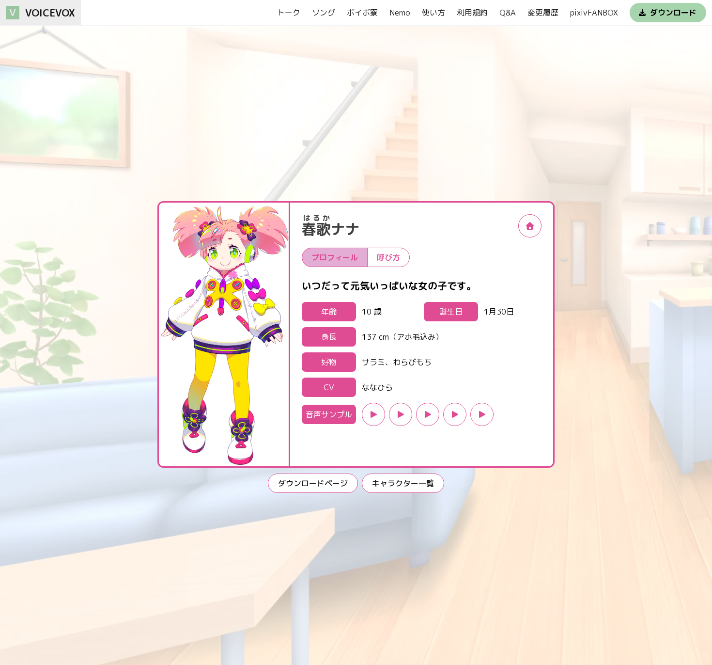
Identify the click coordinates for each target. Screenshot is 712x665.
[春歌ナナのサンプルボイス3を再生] (427, 414)
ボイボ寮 (362, 12)
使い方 (433, 12)
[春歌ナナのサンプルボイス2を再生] (400, 414)
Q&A (507, 12)
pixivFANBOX (594, 12)
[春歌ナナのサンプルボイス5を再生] (482, 414)
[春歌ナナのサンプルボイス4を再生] (454, 414)
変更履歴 (542, 12)
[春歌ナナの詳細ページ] (530, 226)
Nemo (399, 12)
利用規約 (472, 12)
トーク (288, 12)
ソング (323, 12)
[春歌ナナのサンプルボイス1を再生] (373, 414)
